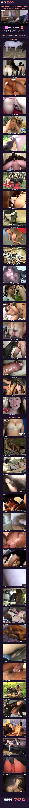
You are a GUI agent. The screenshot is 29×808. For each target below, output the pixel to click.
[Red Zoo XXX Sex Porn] (14, 405)
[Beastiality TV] (14, 236)
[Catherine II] (14, 293)
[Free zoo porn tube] (14, 274)
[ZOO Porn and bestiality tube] (14, 161)
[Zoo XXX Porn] (14, 49)
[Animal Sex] (14, 368)
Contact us (14, 803)
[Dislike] (22, 27)
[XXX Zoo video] (14, 105)
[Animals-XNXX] (14, 199)
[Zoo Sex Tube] (14, 349)
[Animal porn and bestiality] (14, 124)
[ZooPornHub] (14, 180)
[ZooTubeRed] (14, 218)
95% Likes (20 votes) (13, 27)
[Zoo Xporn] (14, 143)
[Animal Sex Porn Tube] (14, 86)
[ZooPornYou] (14, 311)
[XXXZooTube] (14, 330)
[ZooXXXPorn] (14, 255)
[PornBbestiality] (14, 68)
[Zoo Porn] (14, 386)
